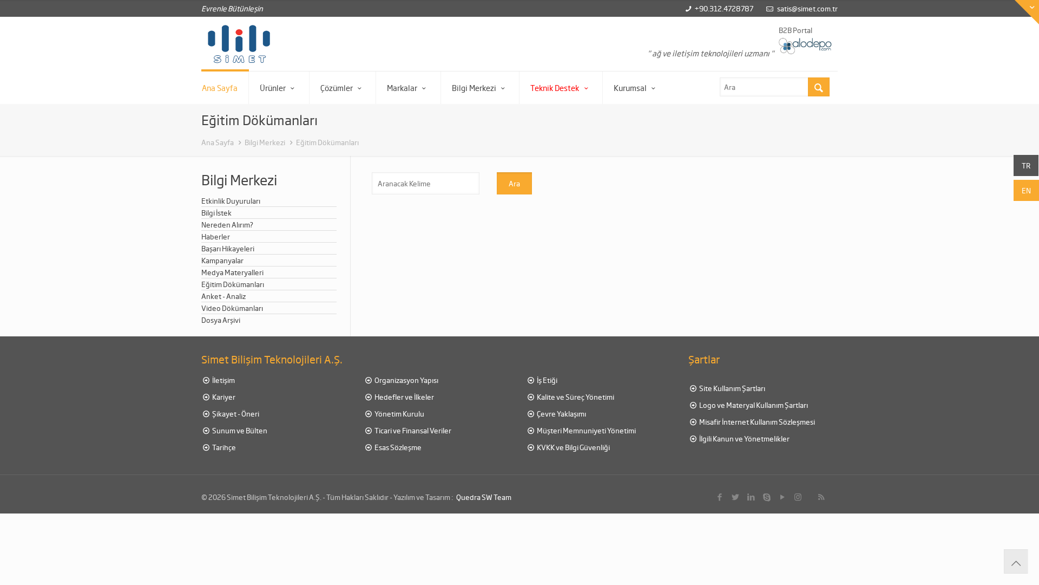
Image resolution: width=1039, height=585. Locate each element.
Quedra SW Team (483, 497)
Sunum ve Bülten (239, 430)
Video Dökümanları (232, 308)
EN (1026, 190)
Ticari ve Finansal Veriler (412, 430)
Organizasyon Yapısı (405, 380)
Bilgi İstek (216, 212)
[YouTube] (782, 497)
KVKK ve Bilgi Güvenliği (573, 447)
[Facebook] (719, 497)
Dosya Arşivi (220, 320)
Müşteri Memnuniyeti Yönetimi (586, 430)
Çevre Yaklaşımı (561, 413)
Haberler (215, 236)
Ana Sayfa (217, 142)
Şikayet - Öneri (235, 413)
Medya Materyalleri (232, 272)
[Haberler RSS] (821, 497)
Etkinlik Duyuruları (230, 201)
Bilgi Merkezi (265, 142)
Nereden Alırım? (227, 224)
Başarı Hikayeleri (227, 248)
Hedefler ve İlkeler (403, 397)
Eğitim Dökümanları (327, 142)
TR (1026, 165)
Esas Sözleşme (397, 447)
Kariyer (223, 397)
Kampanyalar (222, 260)
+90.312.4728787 (723, 8)
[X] (735, 497)
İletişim (223, 380)
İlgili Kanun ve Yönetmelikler (744, 438)
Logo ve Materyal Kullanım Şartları (753, 405)
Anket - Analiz (223, 296)
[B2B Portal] (806, 45)
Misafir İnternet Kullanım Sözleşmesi (756, 422)
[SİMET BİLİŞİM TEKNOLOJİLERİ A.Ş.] (239, 44)
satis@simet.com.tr (807, 8)
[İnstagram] (798, 497)
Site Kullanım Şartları (731, 388)
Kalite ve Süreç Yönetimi (575, 397)
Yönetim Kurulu (398, 413)
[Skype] (766, 497)
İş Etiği (546, 380)
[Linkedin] (751, 497)
